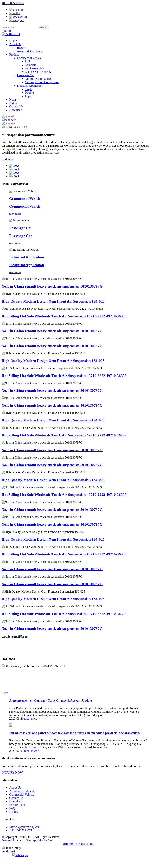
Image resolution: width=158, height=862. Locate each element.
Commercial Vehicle (29, 58)
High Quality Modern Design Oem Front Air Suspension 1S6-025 (53, 301)
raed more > (32, 718)
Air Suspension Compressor (42, 82)
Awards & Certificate (30, 51)
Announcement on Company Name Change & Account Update (50, 700)
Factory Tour (17, 804)
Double (29, 92)
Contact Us (16, 106)
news (5, 693)
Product (14, 54)
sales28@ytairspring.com (24, 827)
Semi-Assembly (34, 68)
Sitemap (31, 840)
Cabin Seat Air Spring (38, 71)
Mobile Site (45, 840)
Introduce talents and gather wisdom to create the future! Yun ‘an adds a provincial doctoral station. (74, 733)
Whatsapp (21, 855)
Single (28, 89)
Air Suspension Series (38, 78)
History (21, 47)
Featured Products (13, 840)
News (12, 99)
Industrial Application (30, 85)
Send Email (9, 851)
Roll (27, 61)
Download (15, 109)
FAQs (13, 103)
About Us (15, 44)
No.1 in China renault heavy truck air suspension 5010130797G (52, 286)
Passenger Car (25, 75)
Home (13, 40)
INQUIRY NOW (12, 772)
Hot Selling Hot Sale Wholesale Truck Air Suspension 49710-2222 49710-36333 (64, 316)
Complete (30, 64)
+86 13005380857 (13, 3)
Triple (28, 96)
